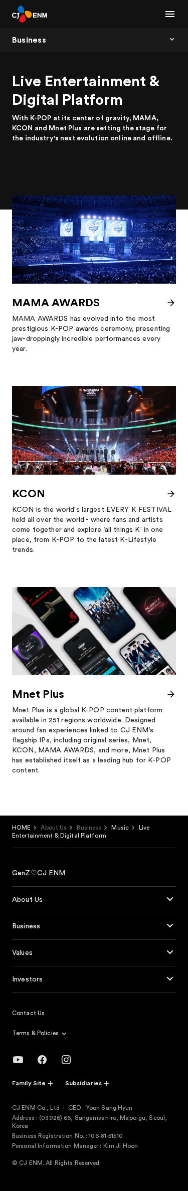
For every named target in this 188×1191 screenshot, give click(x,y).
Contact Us (28, 1013)
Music (120, 828)
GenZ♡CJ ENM (39, 873)
